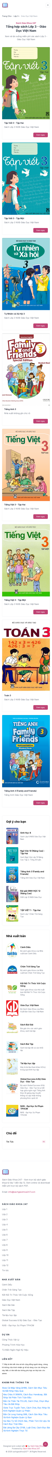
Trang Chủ (6, 16)
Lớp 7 (5, 1240)
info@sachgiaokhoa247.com (21, 1192)
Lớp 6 (5, 1234)
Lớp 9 (5, 1250)
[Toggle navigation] (48, 5)
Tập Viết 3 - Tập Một (14, 218)
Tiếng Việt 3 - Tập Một (15, 600)
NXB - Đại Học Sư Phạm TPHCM (31, 1107)
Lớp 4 (5, 1224)
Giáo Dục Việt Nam (29, 1005)
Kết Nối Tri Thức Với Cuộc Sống (33, 984)
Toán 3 (7, 695)
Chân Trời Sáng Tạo (30, 966)
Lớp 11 (5, 1260)
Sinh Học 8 (25, 832)
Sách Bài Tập (26, 1044)
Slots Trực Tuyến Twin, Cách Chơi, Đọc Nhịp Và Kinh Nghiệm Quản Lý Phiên (26, 1409)
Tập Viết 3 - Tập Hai (14, 123)
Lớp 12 (5, 1265)
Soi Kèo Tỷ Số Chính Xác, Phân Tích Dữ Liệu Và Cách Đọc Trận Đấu (26, 1422)
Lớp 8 (5, 1245)
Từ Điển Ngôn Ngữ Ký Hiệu (15, 1350)
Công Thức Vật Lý (10, 1339)
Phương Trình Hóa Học (13, 1344)
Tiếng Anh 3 (10, 409)
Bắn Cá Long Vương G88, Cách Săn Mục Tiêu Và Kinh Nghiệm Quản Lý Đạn (25, 1416)
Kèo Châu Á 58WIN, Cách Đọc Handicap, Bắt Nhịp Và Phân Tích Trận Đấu (25, 1396)
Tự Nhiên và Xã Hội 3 (14, 313)
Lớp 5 (4, 1229)
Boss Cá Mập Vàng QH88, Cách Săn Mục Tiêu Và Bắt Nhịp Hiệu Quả (24, 1389)
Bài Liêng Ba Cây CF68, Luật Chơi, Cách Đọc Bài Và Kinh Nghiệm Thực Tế (26, 1429)
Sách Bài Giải (26, 1024)
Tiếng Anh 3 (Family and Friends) (20, 791)
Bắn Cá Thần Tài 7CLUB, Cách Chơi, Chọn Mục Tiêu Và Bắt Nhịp (26, 1402)
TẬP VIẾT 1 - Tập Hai (30, 910)
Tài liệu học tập (27, 1063)
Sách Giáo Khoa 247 (39, 1446)
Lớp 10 (5, 1255)
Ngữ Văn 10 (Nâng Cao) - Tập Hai (32, 852)
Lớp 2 (4, 1214)
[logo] (5, 1170)
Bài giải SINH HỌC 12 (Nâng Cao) (30, 892)
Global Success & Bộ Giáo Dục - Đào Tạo (33, 1080)
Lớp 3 (16, 16)
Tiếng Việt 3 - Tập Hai (14, 504)
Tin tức (10, 1141)
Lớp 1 (4, 1209)
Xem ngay (40, 135)
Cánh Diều (25, 947)
